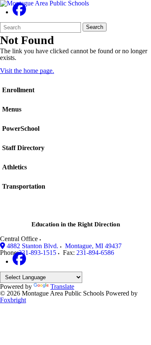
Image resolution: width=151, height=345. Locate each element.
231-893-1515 (37, 252)
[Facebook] (19, 12)
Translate (62, 286)
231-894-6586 (95, 252)
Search (94, 27)
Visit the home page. (27, 70)
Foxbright (13, 299)
